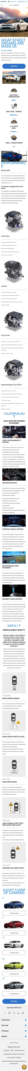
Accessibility (7, 1054)
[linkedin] (18, 1013)
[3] (11, 182)
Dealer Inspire (14, 1063)
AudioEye (18, 1057)
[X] (5, 1013)
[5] (18, 466)
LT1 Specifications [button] (14, 952)
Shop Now (14, 66)
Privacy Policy (11, 1057)
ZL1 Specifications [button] (14, 993)
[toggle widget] (24, 1067)
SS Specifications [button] (14, 974)
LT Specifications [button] (14, 933)
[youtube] (23, 1013)
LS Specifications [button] (14, 913)
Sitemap (21, 1054)
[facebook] (9, 1013)
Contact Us (15, 1054)
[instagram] (14, 1013)
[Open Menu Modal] (2, 5)
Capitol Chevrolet (19, 1050)
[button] (18, 1057)
